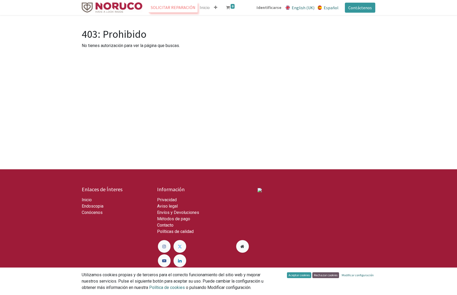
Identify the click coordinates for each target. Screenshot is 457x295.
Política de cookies (167, 287)
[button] (216, 7)
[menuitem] (173, 7)
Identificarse (269, 7)
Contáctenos (360, 7)
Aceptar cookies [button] (299, 275)
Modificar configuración (358, 275)
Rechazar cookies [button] (325, 275)
